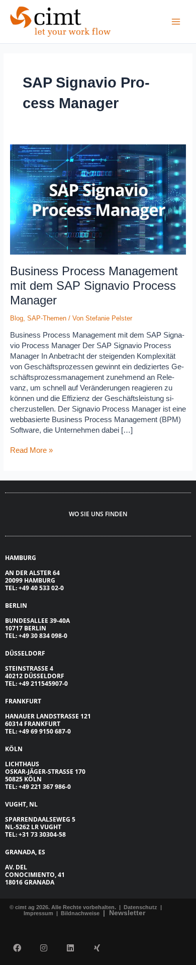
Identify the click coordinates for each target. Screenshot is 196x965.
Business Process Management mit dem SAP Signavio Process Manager (94, 286)
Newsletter (127, 913)
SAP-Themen (46, 318)
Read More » (31, 449)
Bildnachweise (81, 913)
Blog (16, 318)
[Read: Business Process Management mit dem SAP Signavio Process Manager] (98, 199)
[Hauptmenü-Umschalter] (176, 21)
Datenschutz (139, 907)
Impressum (39, 913)
